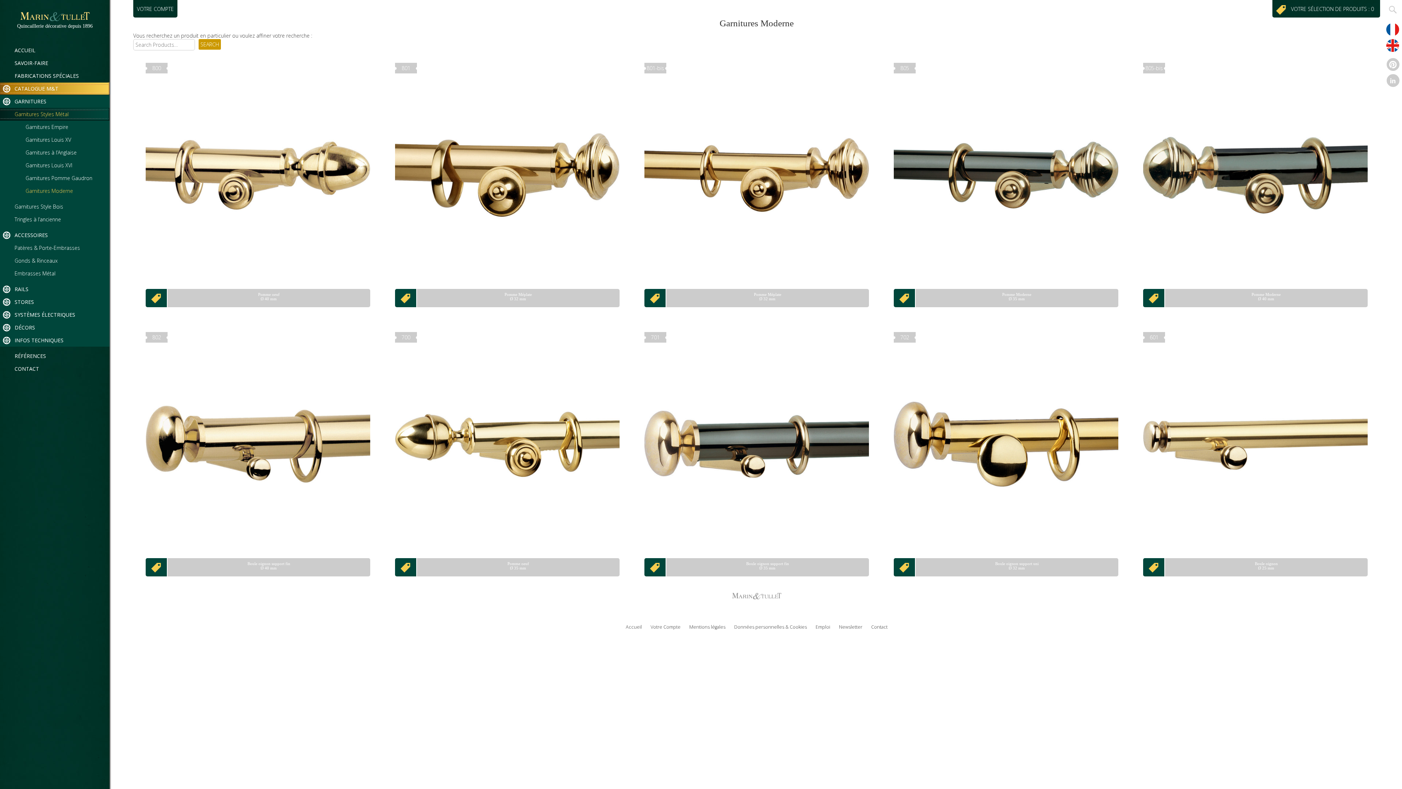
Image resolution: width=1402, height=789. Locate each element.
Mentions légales (707, 627)
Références (30, 355)
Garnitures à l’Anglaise (51, 152)
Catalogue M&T (36, 88)
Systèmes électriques (45, 314)
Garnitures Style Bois (39, 206)
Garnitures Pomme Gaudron (59, 178)
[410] (905, 567)
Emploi (823, 627)
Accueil (25, 50)
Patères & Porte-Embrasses (47, 247)
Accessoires (31, 235)
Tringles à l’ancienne (38, 219)
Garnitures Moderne (49, 190)
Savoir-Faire (31, 63)
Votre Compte (666, 627)
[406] (1154, 298)
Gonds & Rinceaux (36, 260)
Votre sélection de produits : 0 (1334, 8)
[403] (406, 298)
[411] (1154, 567)
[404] (655, 298)
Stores (24, 301)
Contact (27, 368)
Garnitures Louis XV (48, 139)
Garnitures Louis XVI (49, 165)
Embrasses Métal (35, 273)
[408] (406, 567)
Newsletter (850, 627)
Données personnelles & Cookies (770, 627)
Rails (21, 289)
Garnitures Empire (47, 126)
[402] (157, 298)
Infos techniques (39, 340)
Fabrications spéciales (47, 75)
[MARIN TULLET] (54, 19)
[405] (905, 298)
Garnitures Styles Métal (42, 114)
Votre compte (155, 8)
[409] (655, 567)
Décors (25, 327)
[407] (157, 567)
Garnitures (30, 101)
